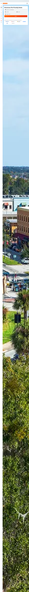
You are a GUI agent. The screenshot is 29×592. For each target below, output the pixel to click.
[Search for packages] (1, 10)
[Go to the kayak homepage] (5, 3)
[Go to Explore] (1, 13)
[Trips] (1, 18)
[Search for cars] (1, 9)
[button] (1, 3)
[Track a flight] (1, 14)
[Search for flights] (1, 6)
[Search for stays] (1, 7)
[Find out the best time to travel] (1, 16)
